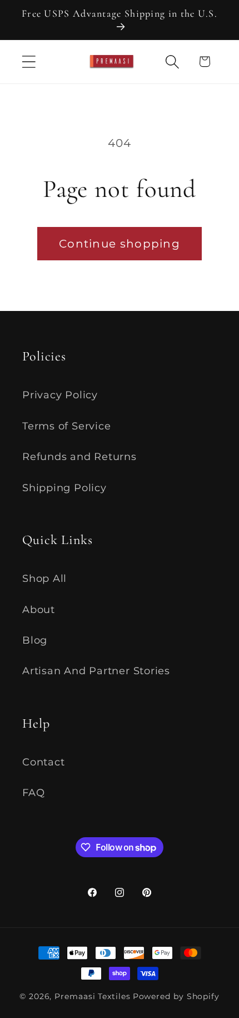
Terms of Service (66, 425)
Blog (34, 640)
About (38, 609)
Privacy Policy (60, 394)
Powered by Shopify (176, 996)
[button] (28, 61)
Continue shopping (119, 243)
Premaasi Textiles (92, 996)
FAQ (33, 792)
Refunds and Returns (79, 456)
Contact (43, 761)
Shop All (44, 578)
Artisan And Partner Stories (96, 670)
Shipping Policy (64, 487)
